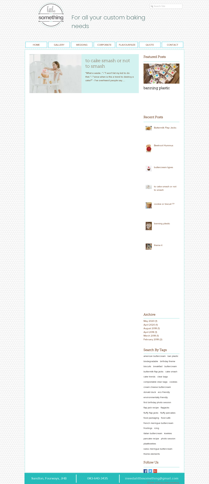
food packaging (151, 418)
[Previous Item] (148, 73)
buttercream (170, 366)
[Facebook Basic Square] (145, 471)
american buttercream (155, 356)
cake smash (171, 371)
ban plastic (173, 356)
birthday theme (167, 361)
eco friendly (164, 392)
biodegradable (151, 361)
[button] (59, 45)
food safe (165, 418)
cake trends (149, 376)
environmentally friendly (156, 397)
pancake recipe (151, 438)
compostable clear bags (156, 381)
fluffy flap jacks (151, 412)
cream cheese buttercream (157, 387)
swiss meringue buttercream (158, 448)
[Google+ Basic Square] (155, 471)
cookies (173, 381)
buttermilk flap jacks (153, 371)
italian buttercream (153, 433)
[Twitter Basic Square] (150, 471)
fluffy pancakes (168, 412)
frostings (148, 428)
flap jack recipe (151, 407)
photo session (168, 438)
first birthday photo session (157, 402)
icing (156, 428)
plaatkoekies (150, 443)
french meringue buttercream (158, 423)
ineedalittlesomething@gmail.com (151, 478)
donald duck (150, 392)
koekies (168, 433)
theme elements (152, 454)
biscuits (147, 366)
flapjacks (165, 407)
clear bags (162, 376)
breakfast (157, 366)
